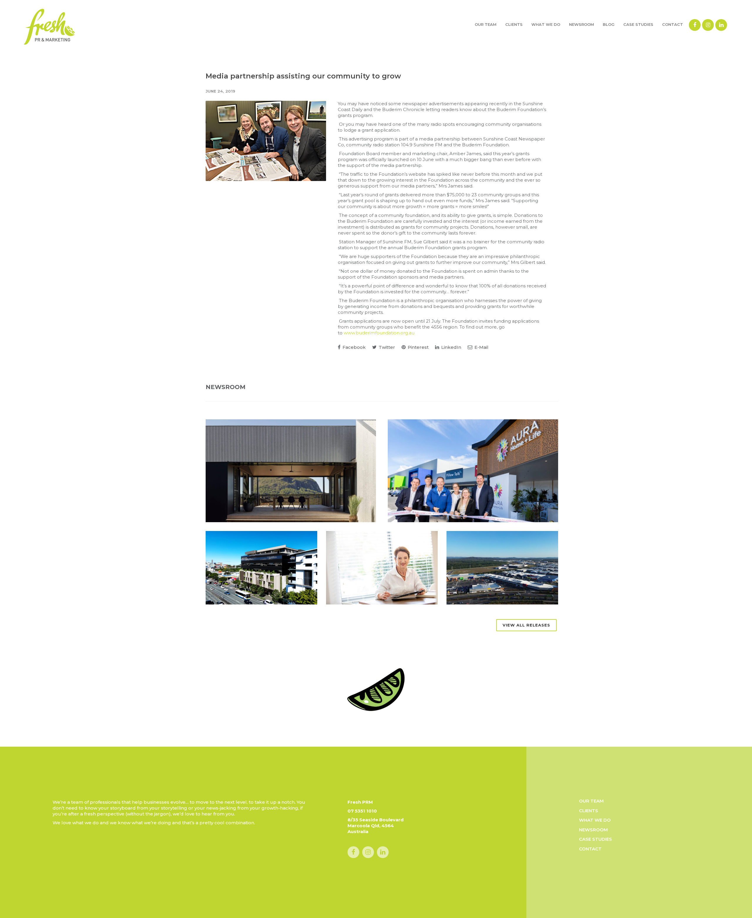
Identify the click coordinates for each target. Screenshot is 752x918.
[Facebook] (695, 25)
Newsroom (581, 24)
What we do (545, 24)
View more (291, 470)
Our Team (485, 24)
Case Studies (638, 24)
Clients (514, 24)
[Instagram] (708, 25)
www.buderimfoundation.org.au (379, 333)
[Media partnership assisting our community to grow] (266, 141)
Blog (609, 24)
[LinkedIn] (721, 25)
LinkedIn (450, 347)
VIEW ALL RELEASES (526, 625)
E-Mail (481, 347)
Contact (672, 24)
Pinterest (418, 347)
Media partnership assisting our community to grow (303, 76)
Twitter (386, 347)
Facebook (353, 347)
